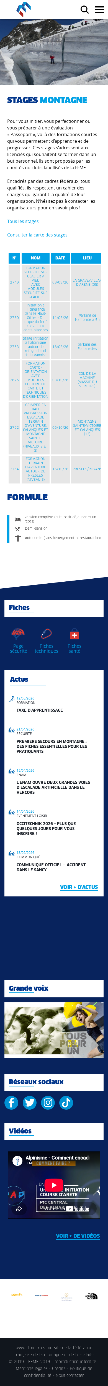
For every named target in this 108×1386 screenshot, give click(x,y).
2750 (14, 318)
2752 (14, 428)
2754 (14, 469)
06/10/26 (60, 428)
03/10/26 (60, 380)
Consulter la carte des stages (37, 235)
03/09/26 (60, 282)
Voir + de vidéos (78, 1236)
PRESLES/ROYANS (87, 469)
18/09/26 (60, 347)
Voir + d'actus (79, 887)
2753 (14, 347)
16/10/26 (60, 469)
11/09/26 (60, 318)
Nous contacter (70, 1376)
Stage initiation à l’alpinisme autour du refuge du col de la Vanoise (35, 347)
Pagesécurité (18, 649)
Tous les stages (23, 221)
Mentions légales (32, 1369)
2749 (14, 282)
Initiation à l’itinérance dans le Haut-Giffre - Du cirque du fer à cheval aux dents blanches (36, 318)
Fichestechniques (46, 649)
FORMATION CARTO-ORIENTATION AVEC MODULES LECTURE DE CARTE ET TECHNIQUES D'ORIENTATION (35, 380)
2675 (14, 380)
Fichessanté (74, 649)
